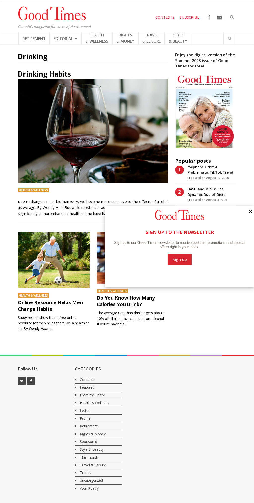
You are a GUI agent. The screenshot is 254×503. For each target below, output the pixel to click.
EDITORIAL (64, 38)
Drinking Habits (44, 74)
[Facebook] (209, 17)
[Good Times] (52, 19)
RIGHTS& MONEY (125, 38)
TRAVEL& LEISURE (151, 38)
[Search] (229, 38)
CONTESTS (164, 17)
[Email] (219, 17)
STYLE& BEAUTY (178, 38)
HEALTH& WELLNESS (96, 38)
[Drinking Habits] (93, 131)
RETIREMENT (34, 38)
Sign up (180, 259)
